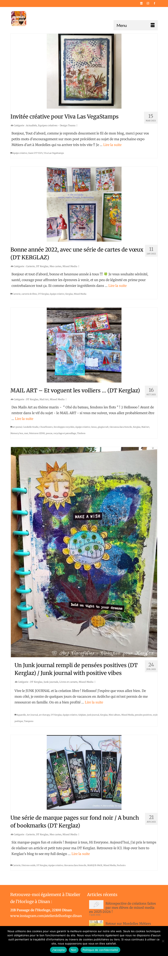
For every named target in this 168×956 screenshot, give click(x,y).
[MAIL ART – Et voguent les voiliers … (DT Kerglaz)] (84, 345)
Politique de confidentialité (100, 949)
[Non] (163, 941)
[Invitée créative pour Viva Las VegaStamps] (84, 71)
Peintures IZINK (37, 433)
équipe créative (19, 153)
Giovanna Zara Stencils (121, 427)
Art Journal (32, 715)
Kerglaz (69, 294)
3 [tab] (74, 655)
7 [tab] (94, 655)
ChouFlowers (46, 427)
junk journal (93, 715)
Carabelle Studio (31, 427)
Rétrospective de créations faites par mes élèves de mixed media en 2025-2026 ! (122, 907)
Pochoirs (121, 865)
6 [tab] (89, 655)
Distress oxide (28, 865)
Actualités (31, 125)
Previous (15, 552)
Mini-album (114, 715)
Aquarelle (21, 715)
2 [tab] (69, 655)
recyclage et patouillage (64, 433)
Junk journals (51, 681)
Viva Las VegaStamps (54, 153)
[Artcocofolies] (18, 18)
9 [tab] (104, 655)
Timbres (81, 433)
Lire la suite (112, 145)
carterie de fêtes (29, 294)
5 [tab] (84, 655)
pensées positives (143, 715)
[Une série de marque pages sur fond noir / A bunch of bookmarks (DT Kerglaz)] (84, 772)
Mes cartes (55, 266)
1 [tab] (64, 655)
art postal (17, 427)
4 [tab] (79, 655)
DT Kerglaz (42, 266)
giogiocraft (103, 427)
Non (73, 949)
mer (26, 433)
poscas (49, 433)
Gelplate (82, 715)
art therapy (44, 715)
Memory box (16, 433)
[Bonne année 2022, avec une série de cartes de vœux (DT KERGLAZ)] (84, 204)
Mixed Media (69, 266)
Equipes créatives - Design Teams (56, 125)
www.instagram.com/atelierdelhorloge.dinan (46, 916)
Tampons (28, 721)
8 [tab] (99, 655)
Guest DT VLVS (35, 153)
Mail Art (44, 399)
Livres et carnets (68, 681)
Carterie (30, 266)
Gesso (94, 427)
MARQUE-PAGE (94, 865)
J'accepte (58, 949)
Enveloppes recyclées (64, 427)
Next (152, 552)
